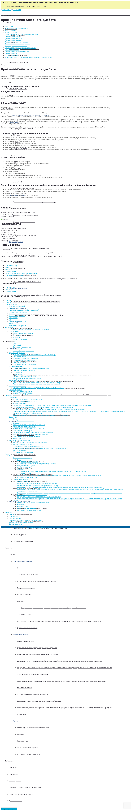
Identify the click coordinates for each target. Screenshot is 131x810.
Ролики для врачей (19, 403)
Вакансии (20, 734)
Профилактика (14, 331)
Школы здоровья (15, 781)
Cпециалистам (10, 342)
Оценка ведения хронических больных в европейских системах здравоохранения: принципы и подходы (49, 409)
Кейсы (11, 324)
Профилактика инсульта (13, 38)
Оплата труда (26, 614)
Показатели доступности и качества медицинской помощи (37, 654)
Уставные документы (24, 594)
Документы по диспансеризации (24, 455)
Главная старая (10, 288)
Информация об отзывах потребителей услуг (33, 728)
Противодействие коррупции (27, 628)
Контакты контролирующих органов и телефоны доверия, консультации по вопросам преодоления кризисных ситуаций (59, 621)
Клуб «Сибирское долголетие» (23, 351)
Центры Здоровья (15, 390)
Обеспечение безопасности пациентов (27, 436)
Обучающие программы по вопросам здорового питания (33, 433)
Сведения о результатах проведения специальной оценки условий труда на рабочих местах (53, 608)
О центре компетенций (17, 306)
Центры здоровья (19, 535)
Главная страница (11, 266)
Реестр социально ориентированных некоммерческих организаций (36, 302)
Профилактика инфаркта (13, 40)
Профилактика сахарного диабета (17, 52)
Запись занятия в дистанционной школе (27, 282)
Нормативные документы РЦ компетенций (24, 49)
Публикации (13, 397)
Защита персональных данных (27, 748)
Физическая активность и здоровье (25, 215)
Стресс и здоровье (11, 56)
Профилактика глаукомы (13, 36)
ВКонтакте (45, 527)
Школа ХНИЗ (17, 182)
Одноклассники (34, 527)
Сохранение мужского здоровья (24, 235)
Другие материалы (15, 801)
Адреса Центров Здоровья (22, 328)
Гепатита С (17, 345)
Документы (13, 421)
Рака (14, 155)
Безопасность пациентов (22, 347)
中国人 (44, 6)
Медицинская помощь (21, 634)
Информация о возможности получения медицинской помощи (39, 701)
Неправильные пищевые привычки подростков (21, 34)
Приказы (16, 423)
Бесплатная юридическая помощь (29, 754)
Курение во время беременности (16, 28)
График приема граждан (25, 641)
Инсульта (16, 135)
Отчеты (16, 419)
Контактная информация (18, 326)
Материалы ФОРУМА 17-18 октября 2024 (27, 399)
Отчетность (13, 75)
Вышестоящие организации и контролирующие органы (36, 581)
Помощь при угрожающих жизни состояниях (20, 48)
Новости (8, 22)
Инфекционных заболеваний (23, 333)
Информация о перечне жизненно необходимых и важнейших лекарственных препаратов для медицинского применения (59, 661)
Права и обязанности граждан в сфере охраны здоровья (37, 648)
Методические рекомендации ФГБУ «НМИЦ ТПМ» (30, 434)
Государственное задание (26, 588)
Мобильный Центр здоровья (23, 335)
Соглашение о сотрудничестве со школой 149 (29, 425)
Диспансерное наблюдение (22, 515)
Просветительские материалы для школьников (25, 787)
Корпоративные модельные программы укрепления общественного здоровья (40, 448)
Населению (9, 327)
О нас (19, 568)
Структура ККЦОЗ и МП (29, 575)
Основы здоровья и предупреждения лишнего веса (31, 248)
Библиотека (9, 761)
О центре (12, 555)
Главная (8, 15)
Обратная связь (10, 271)
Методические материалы (18, 55)
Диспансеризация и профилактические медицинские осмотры (34, 202)
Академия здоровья (16, 242)
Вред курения (9, 26)
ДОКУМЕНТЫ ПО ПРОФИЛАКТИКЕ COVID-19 (28, 429)
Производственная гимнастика (24, 222)
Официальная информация (22, 561)
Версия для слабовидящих (14, 6)
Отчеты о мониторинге (25, 421)
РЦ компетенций (11, 304)
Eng (38, 6)
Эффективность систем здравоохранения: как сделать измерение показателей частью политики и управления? (52, 375)
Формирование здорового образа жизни (27, 413)
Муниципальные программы (23, 541)
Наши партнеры (22, 741)
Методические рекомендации (19, 501)
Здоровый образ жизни (17, 353)
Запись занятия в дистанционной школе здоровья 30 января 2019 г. (28, 57)
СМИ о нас (12, 768)
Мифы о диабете (19, 268)
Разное (15, 721)
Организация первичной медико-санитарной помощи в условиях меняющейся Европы (43, 407)
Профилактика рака (12, 50)
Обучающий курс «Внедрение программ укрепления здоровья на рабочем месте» (41, 415)
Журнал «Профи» (19, 438)
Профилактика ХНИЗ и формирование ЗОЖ (28, 446)
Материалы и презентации (18, 62)
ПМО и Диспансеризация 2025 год (25, 401)
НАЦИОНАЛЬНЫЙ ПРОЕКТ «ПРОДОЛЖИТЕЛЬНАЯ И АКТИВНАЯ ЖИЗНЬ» (38, 315)
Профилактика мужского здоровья (17, 42)
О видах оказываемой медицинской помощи (32, 694)
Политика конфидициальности (15, 275)
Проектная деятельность (18, 89)
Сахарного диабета (20, 339)
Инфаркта (16, 337)
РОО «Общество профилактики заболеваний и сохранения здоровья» (37, 295)
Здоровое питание (19, 208)
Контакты (8, 548)
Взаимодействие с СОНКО (18, 288)
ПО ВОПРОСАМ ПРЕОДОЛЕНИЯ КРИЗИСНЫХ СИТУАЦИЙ (29, 329)
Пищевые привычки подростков (24, 255)
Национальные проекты (17, 386)
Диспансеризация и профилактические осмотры (30, 442)
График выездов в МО (17, 316)
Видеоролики (13, 774)
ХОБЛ (15, 343)
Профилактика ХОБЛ (12, 54)
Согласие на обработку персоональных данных (21, 273)
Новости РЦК (13, 308)
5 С (10, 82)
